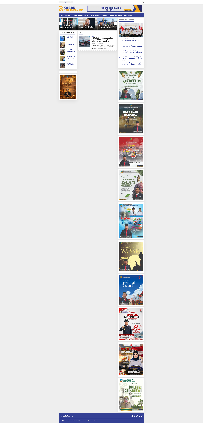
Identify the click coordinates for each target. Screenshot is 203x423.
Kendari (93, 43)
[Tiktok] (142, 416)
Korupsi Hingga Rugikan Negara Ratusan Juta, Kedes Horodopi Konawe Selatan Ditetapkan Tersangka (71, 57)
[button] (143, 2)
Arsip (95, 420)
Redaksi (76, 420)
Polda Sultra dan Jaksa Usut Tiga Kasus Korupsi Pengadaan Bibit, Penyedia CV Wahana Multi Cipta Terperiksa (132, 57)
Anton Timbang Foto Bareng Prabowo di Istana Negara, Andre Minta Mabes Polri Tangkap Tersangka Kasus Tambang (132, 39)
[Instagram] (137, 416)
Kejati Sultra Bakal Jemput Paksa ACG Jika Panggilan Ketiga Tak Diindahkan (71, 50)
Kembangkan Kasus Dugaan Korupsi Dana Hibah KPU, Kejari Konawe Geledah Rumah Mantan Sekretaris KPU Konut (71, 43)
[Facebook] (132, 416)
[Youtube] (140, 416)
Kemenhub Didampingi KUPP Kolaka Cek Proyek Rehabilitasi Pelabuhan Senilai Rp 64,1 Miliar (107, 26)
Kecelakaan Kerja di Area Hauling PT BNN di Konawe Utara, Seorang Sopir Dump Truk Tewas (71, 64)
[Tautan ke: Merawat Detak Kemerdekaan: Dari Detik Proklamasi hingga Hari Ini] (68, 24)
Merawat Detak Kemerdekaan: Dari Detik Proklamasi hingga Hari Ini (66, 26)
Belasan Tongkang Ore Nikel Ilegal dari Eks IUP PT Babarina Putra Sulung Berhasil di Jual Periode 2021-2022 (87, 26)
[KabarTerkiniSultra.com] (71, 8)
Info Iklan (80, 420)
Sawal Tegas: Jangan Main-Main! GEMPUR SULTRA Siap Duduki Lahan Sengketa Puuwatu (132, 45)
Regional (93, 36)
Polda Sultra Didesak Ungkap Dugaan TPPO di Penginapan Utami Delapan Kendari (102, 40)
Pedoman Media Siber (89, 420)
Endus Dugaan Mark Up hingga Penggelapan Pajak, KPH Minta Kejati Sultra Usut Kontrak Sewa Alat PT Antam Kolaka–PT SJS (132, 51)
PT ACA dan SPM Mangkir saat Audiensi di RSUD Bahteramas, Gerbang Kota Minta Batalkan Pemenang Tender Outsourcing (71, 37)
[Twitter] (135, 416)
